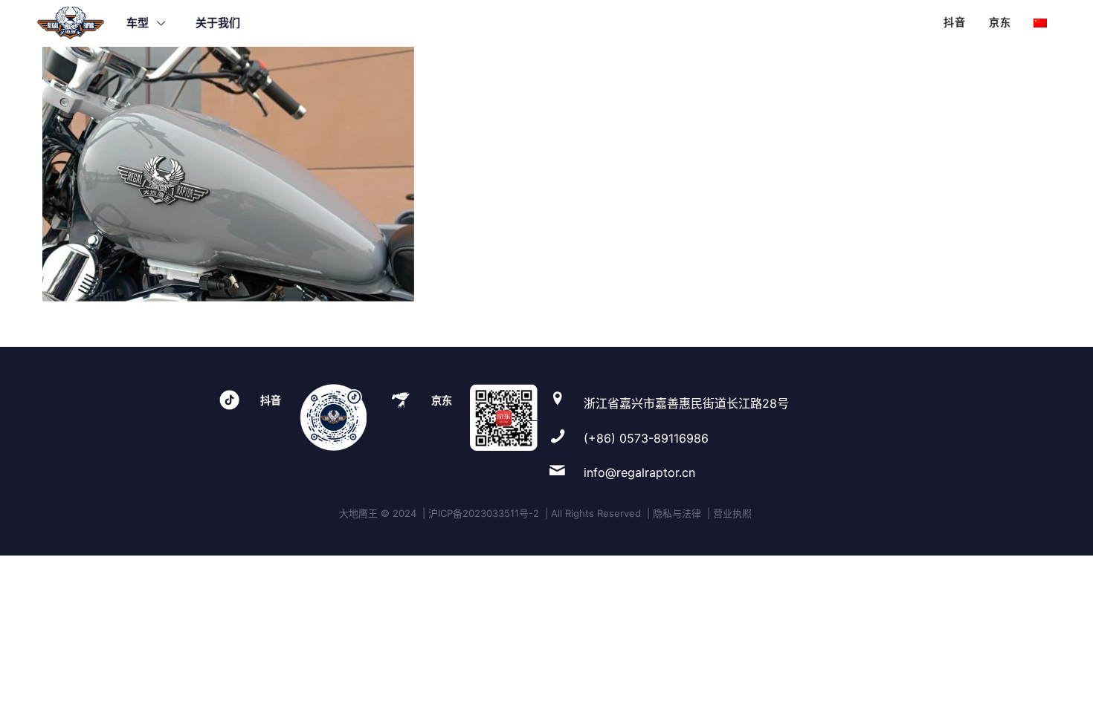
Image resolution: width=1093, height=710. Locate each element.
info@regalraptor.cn (639, 472)
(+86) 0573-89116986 (646, 438)
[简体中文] (1040, 23)
